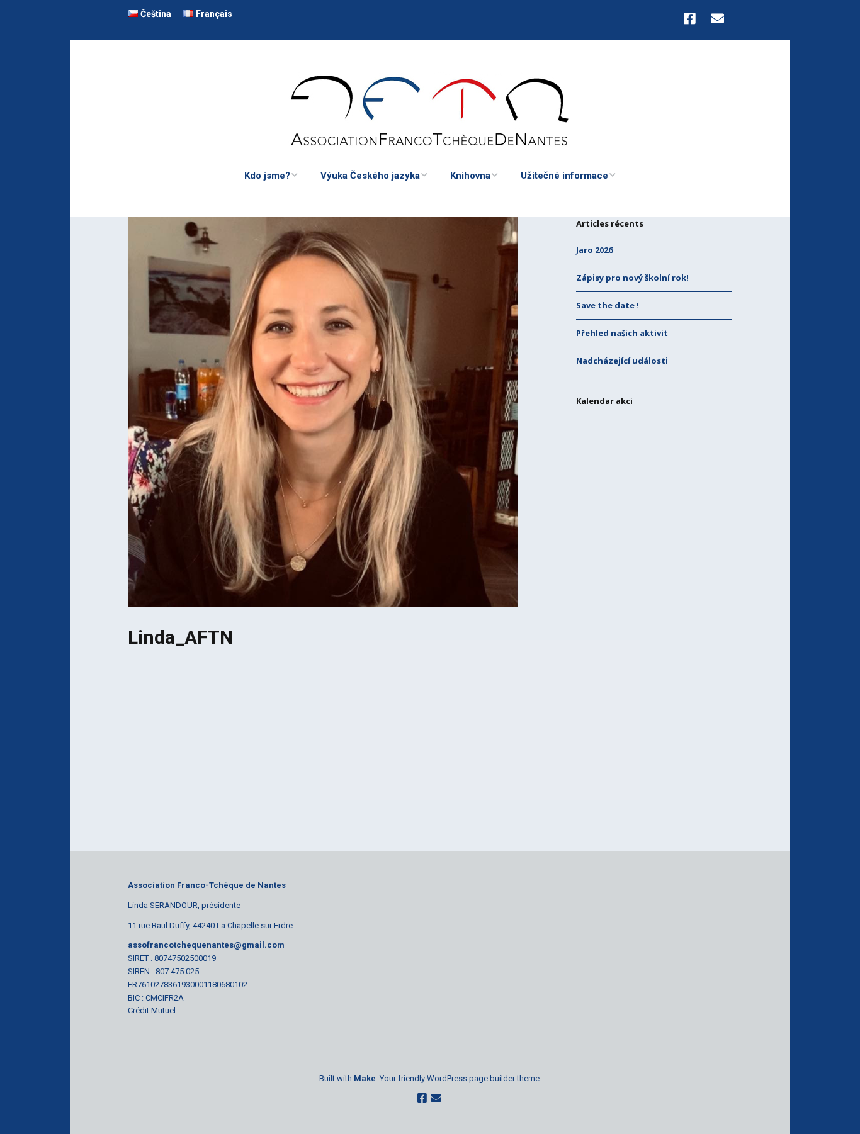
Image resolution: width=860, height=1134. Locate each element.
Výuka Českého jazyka (370, 175)
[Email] (717, 19)
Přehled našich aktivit (622, 333)
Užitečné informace (564, 175)
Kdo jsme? (267, 175)
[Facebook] (692, 19)
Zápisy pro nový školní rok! (632, 277)
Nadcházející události (622, 360)
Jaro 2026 (594, 249)
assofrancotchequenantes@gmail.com (206, 945)
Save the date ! (607, 305)
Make (365, 1078)
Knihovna (470, 175)
